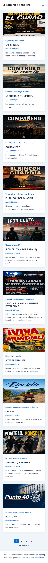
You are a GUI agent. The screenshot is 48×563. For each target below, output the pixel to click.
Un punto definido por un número (18, 512)
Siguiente (24, 545)
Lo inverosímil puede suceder (16, 458)
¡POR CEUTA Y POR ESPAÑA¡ (21, 249)
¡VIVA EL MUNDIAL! (15, 360)
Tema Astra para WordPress (32, 558)
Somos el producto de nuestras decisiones (21, 407)
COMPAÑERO (12, 147)
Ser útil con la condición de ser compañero (21, 143)
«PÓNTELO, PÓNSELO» (17, 462)
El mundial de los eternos (14, 356)
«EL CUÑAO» (12, 45)
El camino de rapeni (16, 5)
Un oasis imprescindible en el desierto (19, 194)
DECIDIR (9, 411)
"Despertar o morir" (12, 245)
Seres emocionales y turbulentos (17, 92)
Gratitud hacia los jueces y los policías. (19, 299)
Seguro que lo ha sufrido (14, 41)
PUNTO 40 (11, 516)
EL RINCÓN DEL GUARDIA (19, 198)
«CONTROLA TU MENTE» (19, 96)
